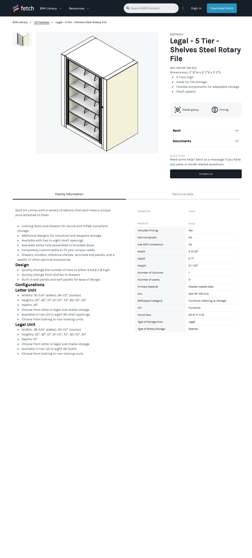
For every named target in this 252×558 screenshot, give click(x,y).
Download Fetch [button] (221, 8)
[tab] (69, 194)
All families (41, 22)
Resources (77, 8)
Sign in (196, 8)
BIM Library (48, 8)
